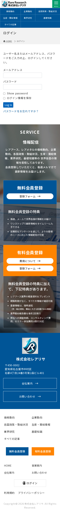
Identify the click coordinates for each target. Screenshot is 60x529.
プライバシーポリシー (31, 493)
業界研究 (28, 17)
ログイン (32, 483)
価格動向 (10, 11)
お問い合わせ (27, 396)
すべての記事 (10, 24)
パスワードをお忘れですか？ (21, 111)
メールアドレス (12, 70)
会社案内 (27, 383)
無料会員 (17, 451)
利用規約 (9, 493)
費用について (28, 261)
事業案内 (37, 465)
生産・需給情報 (10, 17)
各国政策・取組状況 (47, 11)
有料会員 (43, 451)
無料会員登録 (30, 188)
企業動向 (28, 11)
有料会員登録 (30, 252)
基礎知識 (48, 17)
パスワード (10, 81)
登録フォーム (28, 196)
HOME (7, 465)
